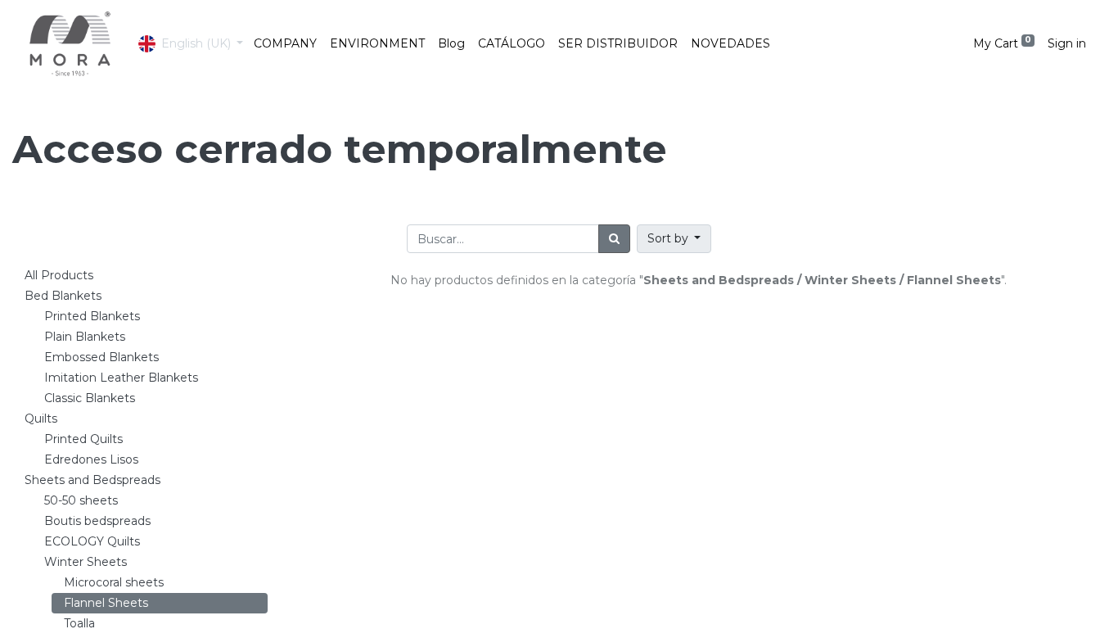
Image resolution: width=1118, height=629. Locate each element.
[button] (674, 238)
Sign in (1067, 43)
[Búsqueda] (614, 238)
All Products (59, 275)
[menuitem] (285, 44)
